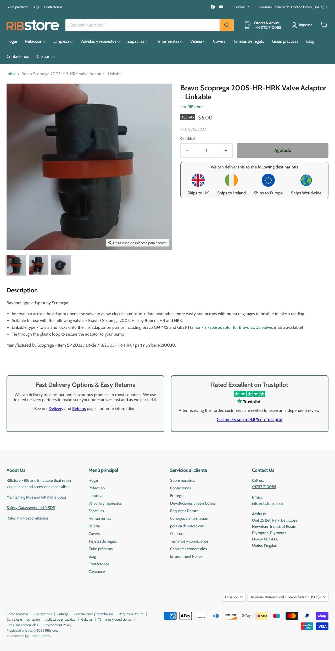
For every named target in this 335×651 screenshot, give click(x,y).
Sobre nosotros (182, 480)
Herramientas (167, 41)
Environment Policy (186, 556)
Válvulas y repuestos (99, 41)
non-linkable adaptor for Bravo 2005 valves (233, 327)
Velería (196, 41)
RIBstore (195, 106)
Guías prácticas (17, 7)
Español (239, 7)
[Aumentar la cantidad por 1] (226, 150)
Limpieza (61, 41)
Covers (219, 41)
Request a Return (184, 510)
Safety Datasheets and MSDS (31, 507)
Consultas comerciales (188, 548)
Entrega (176, 495)
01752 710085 (264, 486)
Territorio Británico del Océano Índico (291, 7)
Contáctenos (53, 7)
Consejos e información (189, 518)
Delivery (56, 408)
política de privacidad (187, 526)
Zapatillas (136, 41)
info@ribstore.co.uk (267, 503)
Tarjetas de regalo (248, 41)
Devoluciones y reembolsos (193, 503)
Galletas (176, 533)
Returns (79, 408)
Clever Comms (40, 636)
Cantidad (187, 138)
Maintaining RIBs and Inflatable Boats (36, 497)
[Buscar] (227, 25)
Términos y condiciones (189, 541)
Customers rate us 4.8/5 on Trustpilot (249, 419)
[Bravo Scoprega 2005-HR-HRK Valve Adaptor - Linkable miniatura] (16, 264)
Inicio (11, 74)
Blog (36, 7)
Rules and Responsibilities (27, 518)
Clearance (45, 56)
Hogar (12, 41)
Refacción (34, 41)
